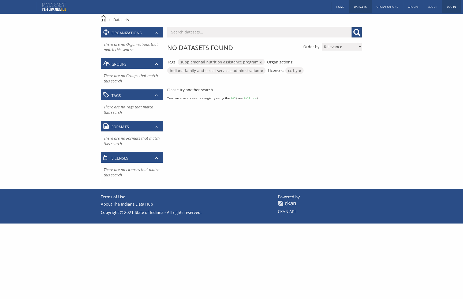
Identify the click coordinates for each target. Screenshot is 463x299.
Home (340, 7)
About (432, 7)
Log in (451, 7)
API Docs (250, 98)
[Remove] (261, 62)
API (233, 98)
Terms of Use (113, 196)
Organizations (387, 7)
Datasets (360, 7)
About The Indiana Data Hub (127, 204)
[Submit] (357, 32)
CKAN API (287, 211)
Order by (311, 46)
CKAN (287, 203)
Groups (413, 7)
